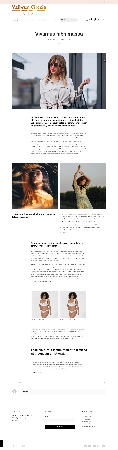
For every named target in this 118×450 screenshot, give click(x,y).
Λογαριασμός (87, 419)
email (46, 416)
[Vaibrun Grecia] (29, 10)
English (104, 2)
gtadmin (52, 39)
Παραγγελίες (87, 417)
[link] (35, 186)
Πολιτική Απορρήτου (89, 426)
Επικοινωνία (97, 2)
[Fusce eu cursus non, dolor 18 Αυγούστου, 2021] (1, 443)
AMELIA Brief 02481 (38, 320)
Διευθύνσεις (87, 421)
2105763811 (16, 420)
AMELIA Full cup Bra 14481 (68, 320)
